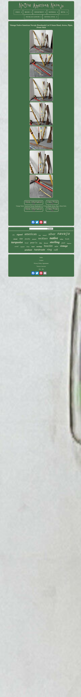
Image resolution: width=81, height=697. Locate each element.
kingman (69, 243)
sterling (55, 242)
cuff (56, 249)
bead (26, 243)
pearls (33, 243)
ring (49, 249)
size (21, 238)
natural (34, 239)
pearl (63, 243)
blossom (46, 243)
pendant (28, 250)
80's (14, 235)
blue (40, 243)
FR (43, 269)
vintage (64, 246)
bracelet (48, 245)
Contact (41, 260)
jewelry (27, 239)
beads (67, 239)
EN (40, 269)
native (54, 238)
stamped (45, 235)
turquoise (17, 242)
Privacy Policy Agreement (41, 263)
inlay (28, 246)
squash (22, 246)
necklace (43, 238)
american (30, 234)
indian (61, 239)
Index (41, 257)
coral (16, 246)
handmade (39, 249)
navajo (63, 234)
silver (52, 234)
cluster (15, 239)
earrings (39, 246)
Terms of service (41, 266)
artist (56, 246)
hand (33, 246)
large (40, 235)
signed (20, 234)
